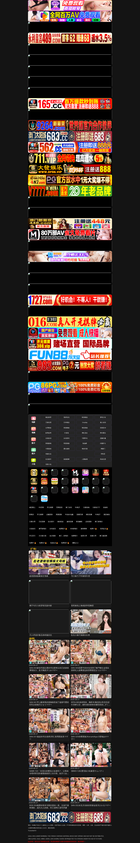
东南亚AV (103, 428)
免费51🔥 (93, 529)
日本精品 (66, 422)
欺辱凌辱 (48, 433)
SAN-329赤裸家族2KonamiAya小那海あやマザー (90, 737)
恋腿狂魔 (103, 438)
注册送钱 (86, 507)
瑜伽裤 (85, 443)
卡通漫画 (48, 449)
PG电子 (77, 507)
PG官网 (41, 507)
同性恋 (103, 454)
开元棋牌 (50, 507)
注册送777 (96, 507)
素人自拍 (103, 422)
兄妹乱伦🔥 (54, 543)
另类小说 (48, 464)
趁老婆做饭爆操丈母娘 (38, 576)
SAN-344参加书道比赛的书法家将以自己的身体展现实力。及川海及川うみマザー (49, 669)
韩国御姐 (66, 428)
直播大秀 (93, 536)
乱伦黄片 (51, 521)
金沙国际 (53, 536)
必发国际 (89, 521)
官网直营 (59, 507)
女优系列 (66, 438)
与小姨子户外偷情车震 (80, 576)
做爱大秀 (84, 536)
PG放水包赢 (69, 514)
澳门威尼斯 (103, 536)
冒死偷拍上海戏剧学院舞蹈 (82, 605)
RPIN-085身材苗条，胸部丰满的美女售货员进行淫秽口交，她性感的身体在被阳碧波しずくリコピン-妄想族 (91, 704)
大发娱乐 (32, 529)
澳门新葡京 (99, 521)
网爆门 (103, 449)
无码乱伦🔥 (104, 529)
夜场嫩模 (79, 521)
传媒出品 (48, 454)
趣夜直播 (70, 521)
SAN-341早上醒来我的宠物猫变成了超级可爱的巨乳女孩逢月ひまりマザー (49, 703)
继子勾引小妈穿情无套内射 (40, 605)
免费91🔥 (32, 543)
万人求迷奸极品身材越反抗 (40, 635)
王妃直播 (42, 521)
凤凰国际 (59, 514)
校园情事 (66, 459)
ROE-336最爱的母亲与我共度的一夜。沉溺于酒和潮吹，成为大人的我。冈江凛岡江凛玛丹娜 (49, 806)
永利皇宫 (53, 529)
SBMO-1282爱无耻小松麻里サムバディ (87, 771)
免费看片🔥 (63, 529)
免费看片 (74, 536)
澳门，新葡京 (63, 536)
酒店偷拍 (107, 514)
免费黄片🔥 (65, 543)
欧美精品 (85, 417)
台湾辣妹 (48, 428)
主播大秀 (32, 521)
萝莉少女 (103, 417)
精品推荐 (48, 417)
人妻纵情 (85, 459)
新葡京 (31, 514)
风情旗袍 (48, 443)
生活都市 (48, 459)
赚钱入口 (75, 543)
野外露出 (103, 433)
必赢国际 (49, 514)
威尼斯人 (32, 507)
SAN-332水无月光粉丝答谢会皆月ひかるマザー (91, 805)
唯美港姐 (85, 428)
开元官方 (32, 536)
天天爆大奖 (42, 536)
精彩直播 (89, 514)
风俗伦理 (103, 459)
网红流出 (85, 433)
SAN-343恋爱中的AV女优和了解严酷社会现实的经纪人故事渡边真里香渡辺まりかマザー (90, 669)
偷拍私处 (60, 521)
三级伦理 (48, 422)
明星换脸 (66, 443)
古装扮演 (48, 438)
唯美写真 (85, 449)
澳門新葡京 (42, 529)
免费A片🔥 (43, 543)
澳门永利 (69, 507)
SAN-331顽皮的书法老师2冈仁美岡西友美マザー (48, 737)
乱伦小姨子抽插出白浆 (80, 635)
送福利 (105, 507)
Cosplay (84, 422)
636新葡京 (74, 529)
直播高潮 (80, 514)
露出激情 (66, 449)
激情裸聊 (84, 529)
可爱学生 (85, 438)
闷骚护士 (103, 443)
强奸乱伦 (66, 417)
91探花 (66, 433)
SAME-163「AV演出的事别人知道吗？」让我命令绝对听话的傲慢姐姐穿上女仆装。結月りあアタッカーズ (49, 773)
